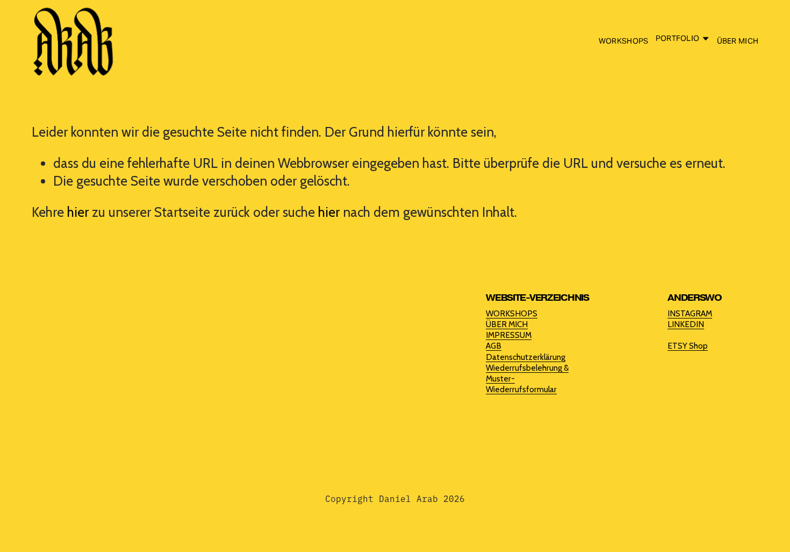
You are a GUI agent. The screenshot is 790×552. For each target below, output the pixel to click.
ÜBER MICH (738, 41)
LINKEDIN (685, 324)
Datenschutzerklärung (525, 357)
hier (78, 212)
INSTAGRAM (689, 313)
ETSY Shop (687, 346)
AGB (493, 346)
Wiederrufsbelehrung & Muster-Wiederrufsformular (527, 379)
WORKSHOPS (624, 41)
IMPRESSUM (509, 335)
